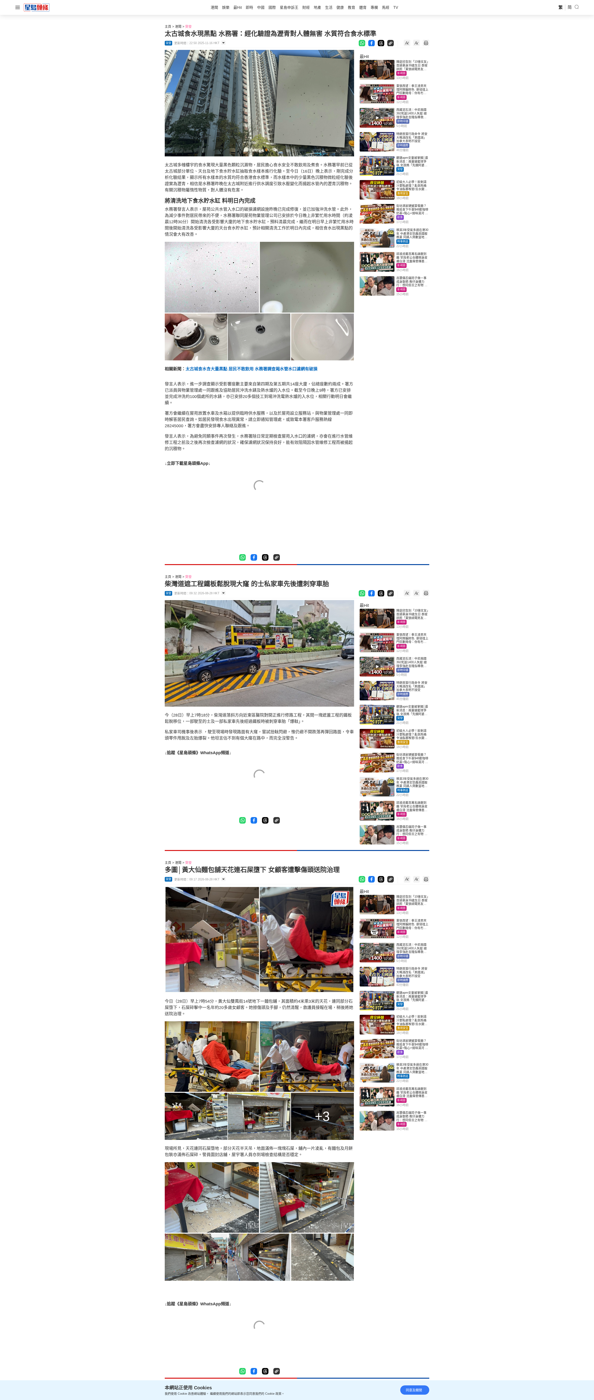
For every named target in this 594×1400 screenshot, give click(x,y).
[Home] (36, 7)
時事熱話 (402, 241)
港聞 (178, 26)
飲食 (400, 217)
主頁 (168, 26)
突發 (188, 26)
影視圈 (401, 73)
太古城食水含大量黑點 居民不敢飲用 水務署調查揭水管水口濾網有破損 (251, 369)
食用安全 (402, 193)
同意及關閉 (414, 1390)
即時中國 (402, 121)
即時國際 (402, 145)
